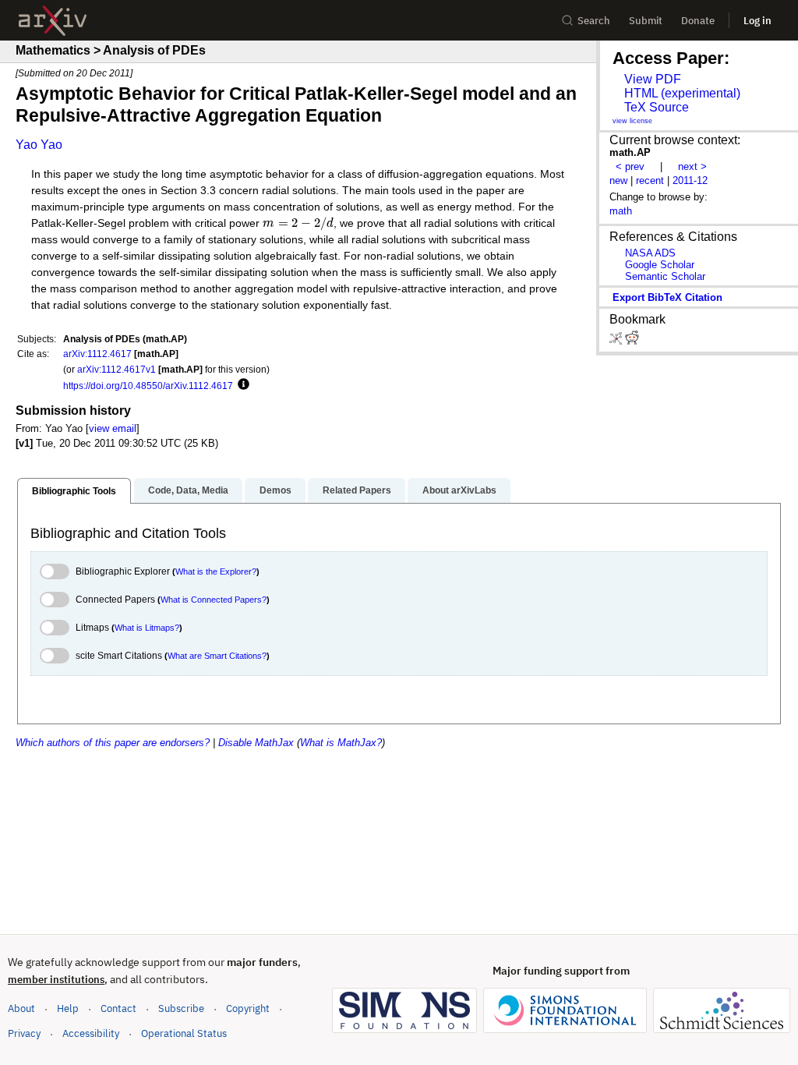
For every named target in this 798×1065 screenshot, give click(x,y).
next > (692, 166)
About (21, 1008)
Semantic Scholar (665, 276)
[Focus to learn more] (241, 385)
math (620, 211)
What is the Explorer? (215, 571)
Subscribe (181, 1008)
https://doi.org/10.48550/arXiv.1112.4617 (148, 385)
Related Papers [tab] (357, 490)
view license (632, 121)
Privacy (24, 1033)
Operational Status (184, 1033)
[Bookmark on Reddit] (632, 341)
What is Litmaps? (147, 627)
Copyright (248, 1008)
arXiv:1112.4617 (97, 354)
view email (112, 428)
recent (650, 180)
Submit (645, 20)
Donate (698, 20)
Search (593, 20)
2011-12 (690, 180)
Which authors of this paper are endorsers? (113, 742)
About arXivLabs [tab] (459, 490)
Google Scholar (659, 265)
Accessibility (90, 1033)
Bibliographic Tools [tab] (74, 491)
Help (68, 1008)
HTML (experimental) (682, 93)
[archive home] (53, 20)
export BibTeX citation (667, 297)
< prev (630, 166)
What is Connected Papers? (214, 599)
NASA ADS (650, 253)
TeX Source (656, 107)
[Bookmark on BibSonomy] (617, 341)
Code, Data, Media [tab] (188, 490)
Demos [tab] (275, 490)
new (618, 180)
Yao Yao (39, 144)
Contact (118, 1008)
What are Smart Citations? (217, 655)
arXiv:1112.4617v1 (116, 369)
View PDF (652, 79)
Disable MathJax (256, 742)
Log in (757, 20)
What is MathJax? (341, 742)
